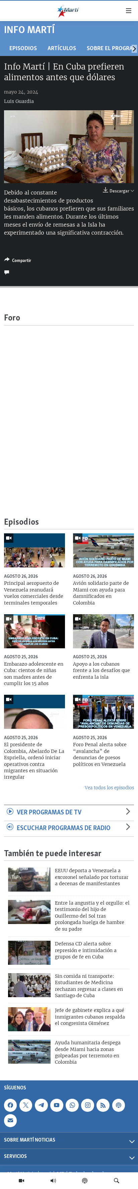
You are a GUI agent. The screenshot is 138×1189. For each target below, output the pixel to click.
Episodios (23, 48)
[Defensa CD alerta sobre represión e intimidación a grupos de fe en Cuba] (29, 953)
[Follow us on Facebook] (10, 1105)
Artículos (62, 48)
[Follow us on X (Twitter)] (25, 1105)
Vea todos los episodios (109, 788)
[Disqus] (69, 409)
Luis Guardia (19, 101)
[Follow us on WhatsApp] (72, 1105)
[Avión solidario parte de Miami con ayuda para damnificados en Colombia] (103, 550)
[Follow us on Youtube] (56, 1105)
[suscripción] (10, 1120)
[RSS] (102, 1105)
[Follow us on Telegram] (41, 1105)
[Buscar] (117, 1180)
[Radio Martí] (53, 1180)
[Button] (17, 261)
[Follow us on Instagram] (87, 1105)
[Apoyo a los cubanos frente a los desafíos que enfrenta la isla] (103, 631)
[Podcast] (85, 1180)
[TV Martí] (21, 1180)
